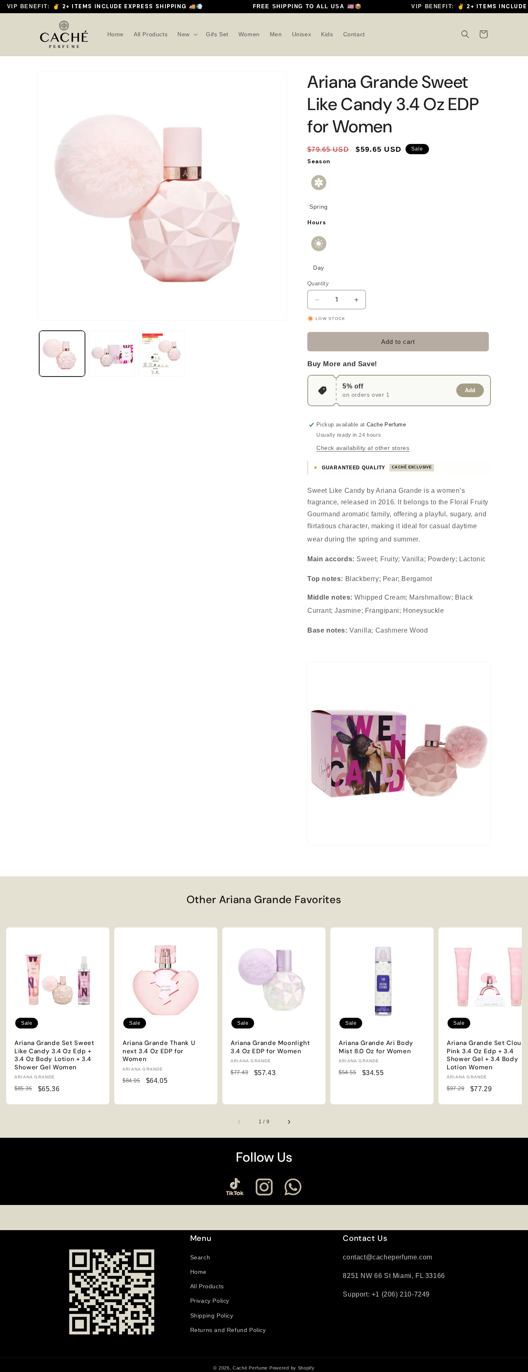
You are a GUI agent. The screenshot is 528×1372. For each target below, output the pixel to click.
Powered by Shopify (292, 1367)
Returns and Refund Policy (228, 1330)
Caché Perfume (250, 1367)
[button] (186, 34)
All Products (207, 1286)
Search (200, 1257)
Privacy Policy (209, 1300)
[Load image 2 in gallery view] (112, 354)
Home (198, 1271)
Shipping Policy (211, 1315)
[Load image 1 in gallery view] (62, 354)
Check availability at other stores (362, 448)
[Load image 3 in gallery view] (162, 354)
